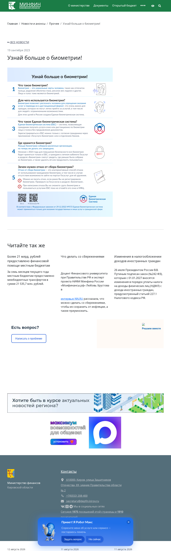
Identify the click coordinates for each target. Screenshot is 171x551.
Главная (12, 23)
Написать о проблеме (28, 338)
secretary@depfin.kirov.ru (82, 501)
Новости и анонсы (33, 23)
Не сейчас (95, 539)
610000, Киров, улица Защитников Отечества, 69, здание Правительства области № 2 (91, 485)
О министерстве (79, 5)
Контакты (69, 471)
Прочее (54, 23)
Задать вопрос (73, 539)
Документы (101, 5)
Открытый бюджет (124, 5)
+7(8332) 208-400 (77, 496)
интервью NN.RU (72, 299)
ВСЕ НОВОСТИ (19, 42)
